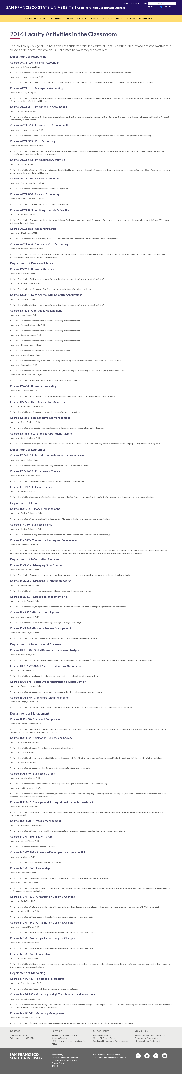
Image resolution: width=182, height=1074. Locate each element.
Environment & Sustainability (64, 1060)
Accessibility (57, 1054)
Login (144, 3)
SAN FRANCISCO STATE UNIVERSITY (40, 7)
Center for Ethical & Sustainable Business (101, 7)
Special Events (55, 18)
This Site (167, 6)
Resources (107, 18)
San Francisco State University (106, 1054)
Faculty (70, 18)
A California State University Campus (109, 1057)
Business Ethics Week (35, 18)
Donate (119, 18)
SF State (155, 6)
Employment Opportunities (147, 1038)
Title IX (55, 1066)
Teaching (94, 18)
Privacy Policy (58, 1063)
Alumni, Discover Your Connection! (150, 1035)
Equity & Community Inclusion (65, 1057)
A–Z (126, 3)
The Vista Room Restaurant (147, 1041)
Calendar (135, 3)
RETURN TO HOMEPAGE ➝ (139, 18)
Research (81, 18)
